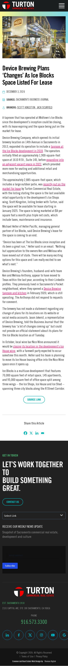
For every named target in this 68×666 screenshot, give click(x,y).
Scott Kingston (27, 107)
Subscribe (10, 565)
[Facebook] (25, 433)
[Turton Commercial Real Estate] (34, 592)
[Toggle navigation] (62, 5)
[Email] (42, 433)
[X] (31, 433)
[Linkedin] (36, 433)
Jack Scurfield (44, 107)
